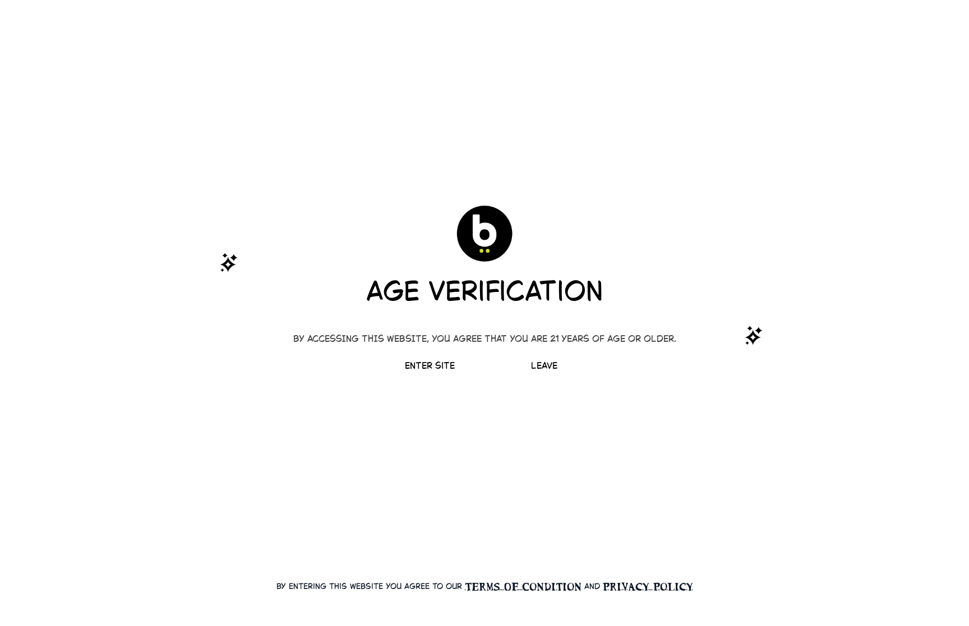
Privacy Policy (648, 587)
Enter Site (430, 366)
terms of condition (523, 587)
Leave (544, 366)
